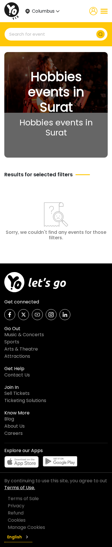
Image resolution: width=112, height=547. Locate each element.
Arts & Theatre (21, 349)
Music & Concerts (24, 334)
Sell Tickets (17, 393)
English (14, 537)
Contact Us (17, 375)
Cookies (17, 520)
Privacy (16, 505)
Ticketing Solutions (25, 400)
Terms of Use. (19, 487)
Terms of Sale (23, 498)
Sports (11, 341)
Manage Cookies (26, 527)
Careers (13, 433)
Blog (9, 419)
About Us (14, 426)
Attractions (17, 356)
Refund (16, 513)
